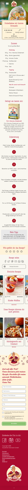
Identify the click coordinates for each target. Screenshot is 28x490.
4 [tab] (14, 304)
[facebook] (5, 261)
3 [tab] (13, 304)
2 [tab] (12, 304)
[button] (14, 488)
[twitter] (8, 261)
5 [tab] (15, 304)
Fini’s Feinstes (14, 4)
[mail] (15, 261)
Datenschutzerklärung (17, 416)
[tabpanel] (14, 289)
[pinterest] (12, 261)
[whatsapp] (19, 261)
